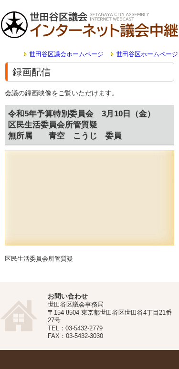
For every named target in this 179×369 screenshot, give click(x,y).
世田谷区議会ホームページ (66, 54)
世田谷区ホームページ (147, 54)
